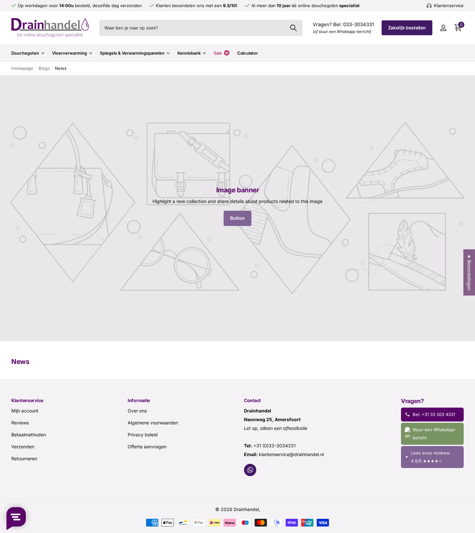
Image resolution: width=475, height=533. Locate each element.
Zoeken (293, 28)
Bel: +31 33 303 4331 (434, 414)
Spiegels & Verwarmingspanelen (132, 53)
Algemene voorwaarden (153, 422)
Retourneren (24, 458)
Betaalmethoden (28, 434)
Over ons (137, 410)
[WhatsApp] (250, 470)
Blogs (44, 68)
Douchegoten (25, 53)
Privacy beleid (143, 434)
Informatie (139, 400)
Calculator (247, 53)
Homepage (22, 68)
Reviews (20, 422)
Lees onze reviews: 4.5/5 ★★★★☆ (430, 457)
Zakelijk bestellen (407, 27)
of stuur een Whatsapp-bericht (342, 31)
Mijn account (24, 410)
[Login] (443, 28)
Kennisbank (189, 53)
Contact (252, 400)
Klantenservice (27, 400)
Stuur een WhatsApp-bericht (434, 433)
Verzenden (22, 446)
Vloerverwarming (69, 53)
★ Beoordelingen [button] (469, 272)
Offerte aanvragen (147, 446)
